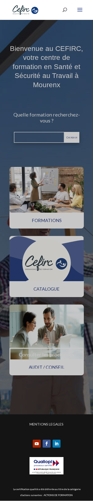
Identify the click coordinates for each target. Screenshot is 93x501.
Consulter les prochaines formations (46, 358)
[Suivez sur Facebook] (47, 444)
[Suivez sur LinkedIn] (57, 444)
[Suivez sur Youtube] (37, 444)
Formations (47, 220)
